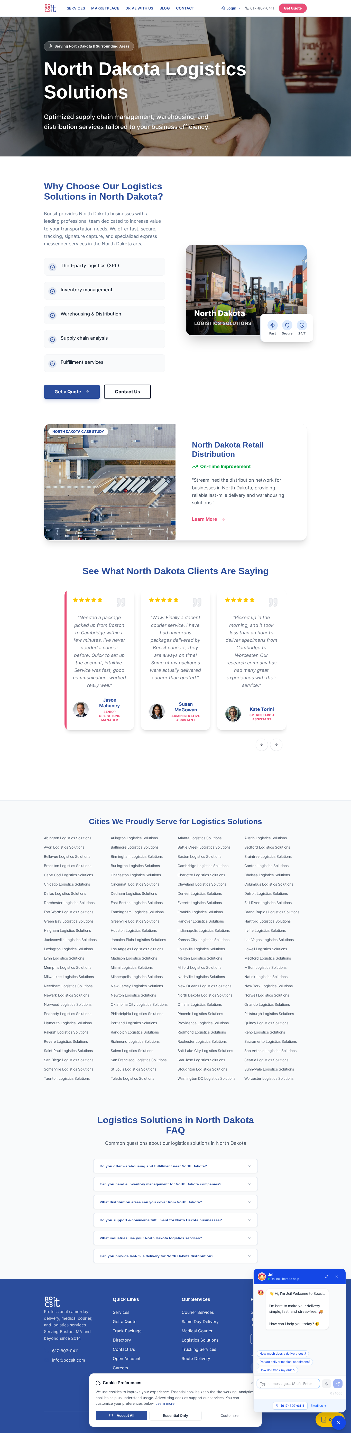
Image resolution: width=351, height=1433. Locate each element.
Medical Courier (197, 1330)
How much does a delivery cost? (283, 1353)
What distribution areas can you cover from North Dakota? (151, 1202)
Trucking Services (199, 1349)
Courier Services (198, 1312)
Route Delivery (196, 1358)
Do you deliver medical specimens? (285, 1362)
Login (231, 8)
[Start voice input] (326, 1383)
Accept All (125, 1415)
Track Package (127, 1330)
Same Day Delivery (200, 1321)
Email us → (318, 1406)
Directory (122, 1340)
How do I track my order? (277, 1370)
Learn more (164, 1403)
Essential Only (175, 1415)
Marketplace (105, 8)
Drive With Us (139, 8)
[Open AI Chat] (338, 1423)
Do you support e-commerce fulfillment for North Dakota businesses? (161, 1220)
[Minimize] (326, 1276)
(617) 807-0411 (292, 1406)
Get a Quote (67, 391)
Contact (185, 8)
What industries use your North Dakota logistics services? (151, 1238)
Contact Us (127, 391)
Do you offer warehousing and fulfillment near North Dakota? (153, 1166)
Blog (165, 8)
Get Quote (293, 8)
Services (76, 8)
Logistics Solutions (200, 1340)
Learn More (204, 519)
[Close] (336, 1276)
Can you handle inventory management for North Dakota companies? (160, 1184)
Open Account (127, 1358)
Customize (229, 1415)
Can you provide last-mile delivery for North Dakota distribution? (157, 1256)
